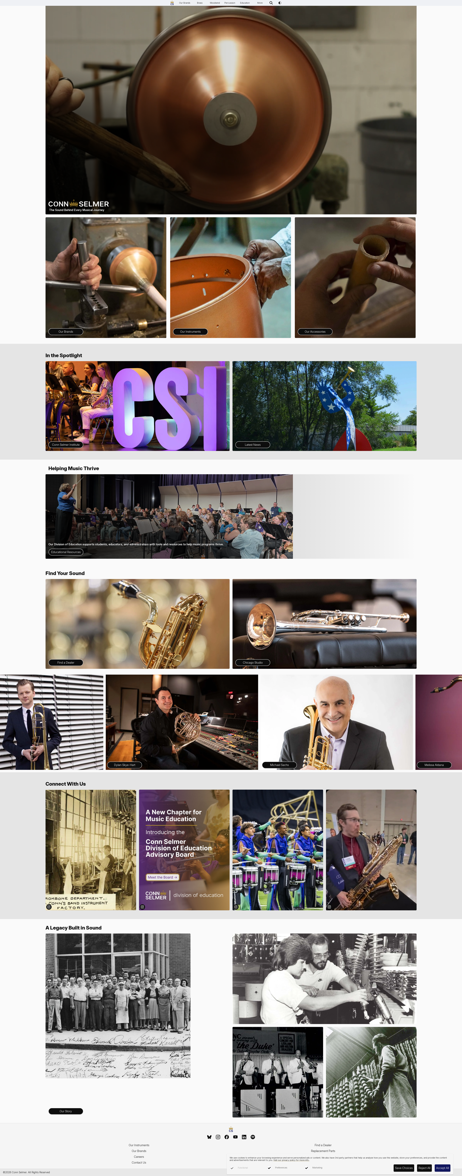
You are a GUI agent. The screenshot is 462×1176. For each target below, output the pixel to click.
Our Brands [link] (139, 1151)
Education (245, 3)
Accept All (442, 1168)
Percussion (229, 3)
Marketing (317, 1167)
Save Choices (404, 1168)
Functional (243, 1167)
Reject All (424, 1168)
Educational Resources (66, 552)
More (260, 3)
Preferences (281, 1167)
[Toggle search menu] (271, 3)
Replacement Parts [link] (323, 1151)
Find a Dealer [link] (323, 1145)
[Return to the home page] (231, 1129)
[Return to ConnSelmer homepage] (172, 3)
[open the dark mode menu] (280, 3)
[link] (209, 1137)
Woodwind (215, 3)
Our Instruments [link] (139, 1145)
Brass (200, 3)
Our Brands (184, 3)
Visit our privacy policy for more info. (291, 1160)
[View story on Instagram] (91, 850)
